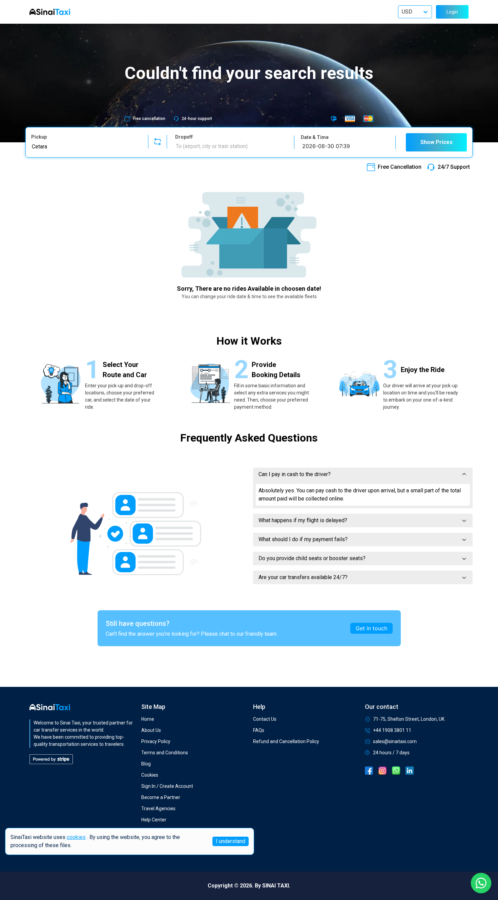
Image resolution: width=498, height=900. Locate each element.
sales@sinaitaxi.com (395, 741)
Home (147, 719)
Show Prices (436, 142)
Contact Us (264, 719)
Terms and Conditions (164, 752)
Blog (146, 763)
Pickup (39, 137)
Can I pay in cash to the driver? (294, 474)
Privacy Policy (155, 741)
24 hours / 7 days (391, 752)
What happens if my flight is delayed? (302, 520)
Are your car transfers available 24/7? (303, 577)
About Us (151, 730)
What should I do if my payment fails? (303, 539)
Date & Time (315, 137)
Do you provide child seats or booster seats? (312, 558)
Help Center (153, 819)
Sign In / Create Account (167, 786)
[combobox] (85, 146)
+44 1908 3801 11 (392, 730)
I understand (230, 841)
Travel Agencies (158, 808)
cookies (76, 837)
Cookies (149, 775)
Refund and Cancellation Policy (286, 741)
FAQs (258, 730)
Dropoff (184, 137)
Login (452, 12)
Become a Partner (160, 797)
